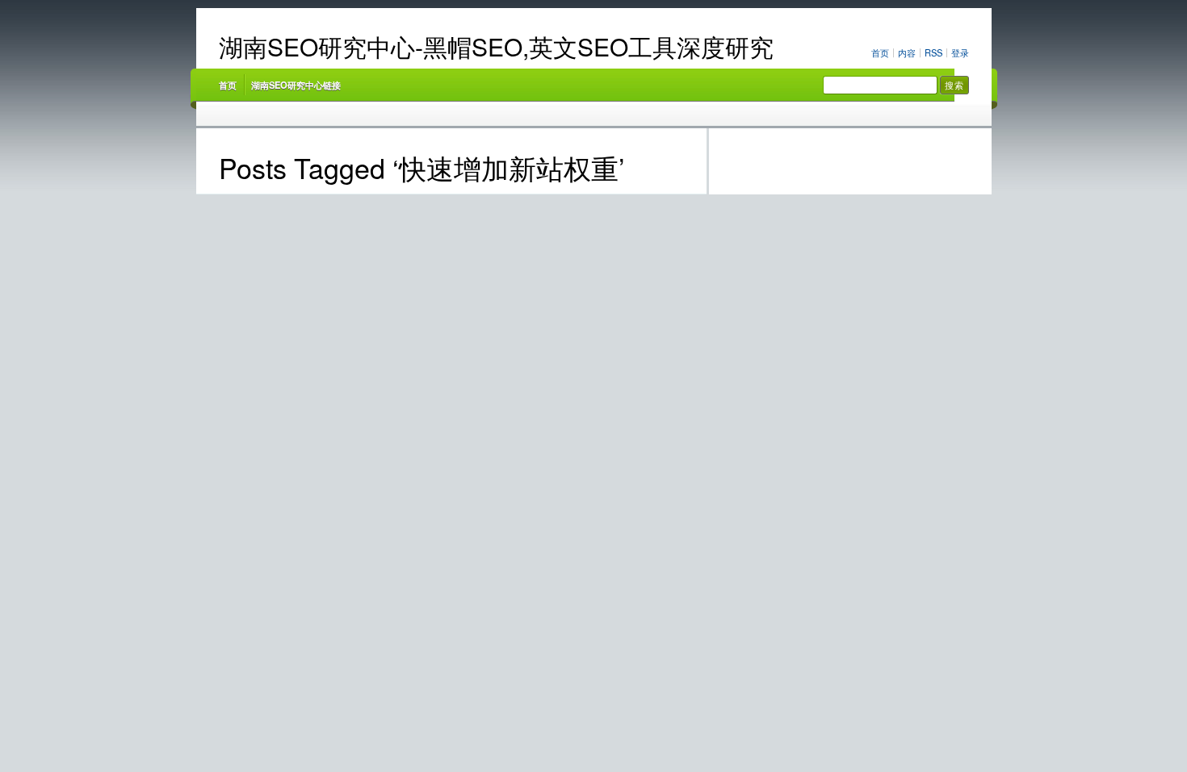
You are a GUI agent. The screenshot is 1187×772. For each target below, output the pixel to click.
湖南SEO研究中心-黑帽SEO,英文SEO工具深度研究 (496, 46)
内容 (907, 52)
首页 (880, 52)
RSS (933, 52)
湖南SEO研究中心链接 (296, 84)
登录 (960, 52)
